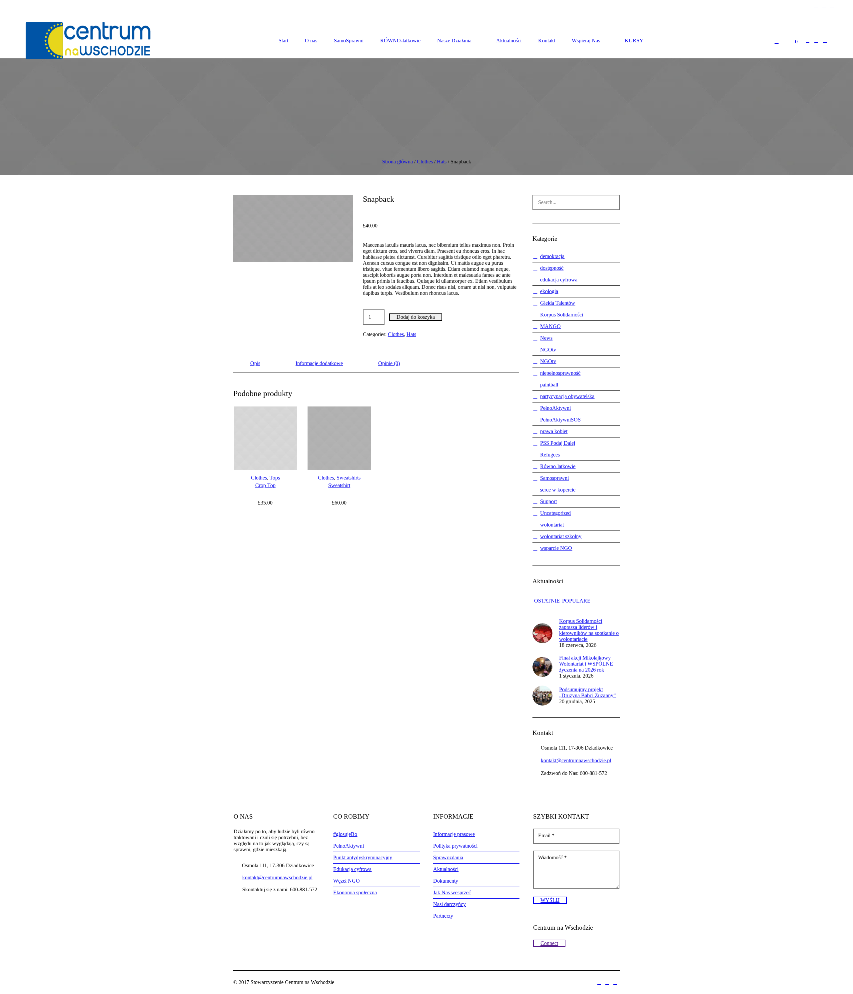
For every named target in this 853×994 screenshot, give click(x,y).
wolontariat (552, 525)
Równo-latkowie (557, 466)
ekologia (549, 291)
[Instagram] (824, 5)
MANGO (550, 326)
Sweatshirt (339, 485)
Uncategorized (555, 513)
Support (548, 501)
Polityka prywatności (455, 846)
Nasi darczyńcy (449, 904)
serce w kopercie (557, 489)
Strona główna (397, 161)
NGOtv (548, 349)
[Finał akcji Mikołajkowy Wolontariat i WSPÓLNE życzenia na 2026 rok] (542, 666)
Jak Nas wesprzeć (452, 892)
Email (546, 835)
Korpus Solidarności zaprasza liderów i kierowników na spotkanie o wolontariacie (589, 630)
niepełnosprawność (560, 373)
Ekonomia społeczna (355, 892)
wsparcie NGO (556, 548)
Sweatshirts (349, 477)
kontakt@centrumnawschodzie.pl (576, 760)
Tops (275, 477)
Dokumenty (445, 881)
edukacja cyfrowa (558, 279)
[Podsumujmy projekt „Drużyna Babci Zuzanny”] (542, 695)
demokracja (552, 256)
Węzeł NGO (346, 881)
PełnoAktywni (555, 408)
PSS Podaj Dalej (557, 443)
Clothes (425, 161)
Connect (549, 943)
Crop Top (265, 485)
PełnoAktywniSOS (560, 419)
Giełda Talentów (557, 303)
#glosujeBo (345, 834)
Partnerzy (443, 916)
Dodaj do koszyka (416, 317)
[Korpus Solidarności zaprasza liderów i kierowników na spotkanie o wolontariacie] (542, 633)
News (546, 338)
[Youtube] (832, 5)
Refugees (550, 454)
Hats (441, 161)
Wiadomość (552, 857)
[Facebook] (816, 5)
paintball (549, 384)
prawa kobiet (553, 431)
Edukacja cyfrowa (352, 869)
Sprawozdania (448, 857)
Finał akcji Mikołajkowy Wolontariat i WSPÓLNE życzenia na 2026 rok (586, 664)
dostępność (551, 268)
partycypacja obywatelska (567, 396)
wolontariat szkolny (560, 536)
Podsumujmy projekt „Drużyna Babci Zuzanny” (587, 692)
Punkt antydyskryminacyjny (362, 857)
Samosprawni (554, 478)
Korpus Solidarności (561, 314)
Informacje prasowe (454, 834)
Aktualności (445, 869)
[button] (293, 228)
